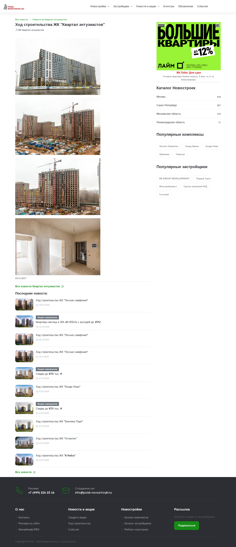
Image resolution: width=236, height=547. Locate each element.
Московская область (169, 113)
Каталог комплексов (136, 517)
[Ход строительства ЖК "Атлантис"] (24, 443)
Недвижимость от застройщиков (59, 541)
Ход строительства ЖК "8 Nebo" (56, 455)
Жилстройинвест (168, 186)
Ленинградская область (171, 122)
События (202, 6)
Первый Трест (203, 178)
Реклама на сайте (29, 523)
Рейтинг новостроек (136, 529)
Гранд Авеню (192, 146)
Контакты (24, 517)
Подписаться (186, 525)
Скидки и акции (77, 517)
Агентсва (168, 6)
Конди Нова (212, 146)
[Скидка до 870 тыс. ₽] (24, 373)
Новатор (180, 154)
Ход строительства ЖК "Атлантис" (56, 438)
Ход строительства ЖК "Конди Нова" (58, 386)
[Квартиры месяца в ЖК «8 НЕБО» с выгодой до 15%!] (24, 321)
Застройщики (121, 6)
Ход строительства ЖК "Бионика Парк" (59, 421)
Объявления (185, 6)
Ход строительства (79, 523)
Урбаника (164, 154)
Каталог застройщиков (137, 523)
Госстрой (164, 194)
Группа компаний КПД (195, 186)
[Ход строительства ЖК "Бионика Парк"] (24, 426)
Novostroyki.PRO (28, 529)
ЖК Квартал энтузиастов (31, 29)
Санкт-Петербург (167, 105)
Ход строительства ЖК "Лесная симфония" (62, 300)
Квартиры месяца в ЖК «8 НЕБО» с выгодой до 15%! (68, 322)
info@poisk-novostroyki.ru (93, 492)
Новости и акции (146, 6)
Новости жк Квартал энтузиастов (50, 19)
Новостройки (98, 6)
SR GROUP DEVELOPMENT (174, 178)
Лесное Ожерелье (168, 146)
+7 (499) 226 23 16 (41, 492)
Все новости (21, 19)
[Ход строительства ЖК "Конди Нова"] (24, 391)
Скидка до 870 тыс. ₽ (49, 373)
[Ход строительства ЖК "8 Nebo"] (24, 460)
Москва (161, 96)
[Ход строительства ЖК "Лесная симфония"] (24, 305)
